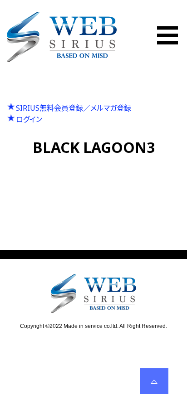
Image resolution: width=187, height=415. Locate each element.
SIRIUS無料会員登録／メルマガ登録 (73, 108)
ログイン (29, 119)
